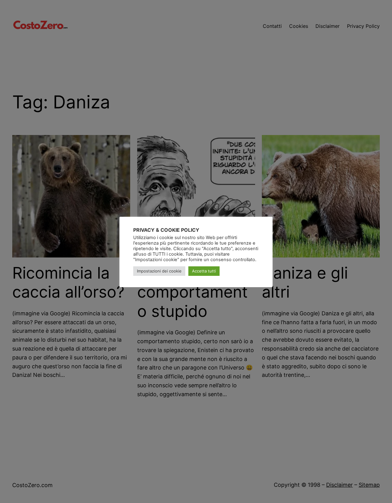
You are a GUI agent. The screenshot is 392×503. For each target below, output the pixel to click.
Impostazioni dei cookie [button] (159, 271)
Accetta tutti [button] (204, 271)
